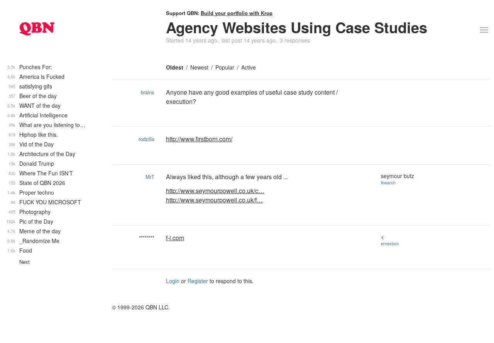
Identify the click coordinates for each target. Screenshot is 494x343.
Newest (199, 67)
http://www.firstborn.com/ (199, 138)
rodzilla (146, 139)
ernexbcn (390, 243)
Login (172, 281)
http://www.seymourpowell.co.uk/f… (214, 199)
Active (248, 67)
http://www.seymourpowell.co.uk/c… (215, 190)
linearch (388, 182)
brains (147, 92)
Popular (224, 67)
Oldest (174, 67)
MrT (149, 176)
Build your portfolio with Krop (236, 13)
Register (198, 281)
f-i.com (175, 237)
